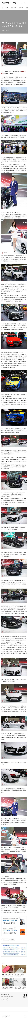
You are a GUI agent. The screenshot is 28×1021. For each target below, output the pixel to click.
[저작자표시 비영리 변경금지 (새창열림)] (17, 939)
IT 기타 (9, 945)
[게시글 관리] (7, 940)
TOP (25, 1017)
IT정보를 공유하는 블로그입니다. (7, 996)
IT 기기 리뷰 (5, 945)
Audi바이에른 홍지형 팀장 (10, 920)
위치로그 (21, 7)
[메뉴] (25, 3)
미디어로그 (13, 7)
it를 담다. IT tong (9, 3)
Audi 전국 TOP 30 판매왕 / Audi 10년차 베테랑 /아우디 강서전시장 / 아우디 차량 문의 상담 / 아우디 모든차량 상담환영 (10, 922)
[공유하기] (6, 940)
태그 (7, 7)
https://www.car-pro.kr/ (8, 928)
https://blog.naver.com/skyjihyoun (10, 918)
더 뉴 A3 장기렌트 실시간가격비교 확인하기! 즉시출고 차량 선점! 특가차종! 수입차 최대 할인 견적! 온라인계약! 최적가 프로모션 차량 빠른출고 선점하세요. (10, 932)
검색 (22, 3)
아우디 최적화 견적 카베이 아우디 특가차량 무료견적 (9, 930)
